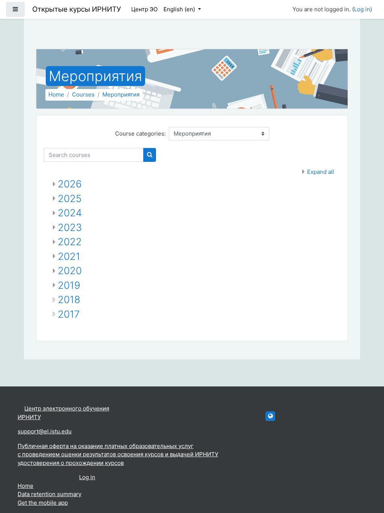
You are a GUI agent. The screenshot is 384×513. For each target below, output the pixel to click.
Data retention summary (49, 494)
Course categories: (140, 133)
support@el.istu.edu (45, 431)
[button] (367, 476)
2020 (70, 270)
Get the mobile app (43, 502)
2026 (70, 184)
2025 (70, 198)
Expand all (320, 171)
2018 (69, 299)
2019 (69, 285)
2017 (69, 314)
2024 (70, 213)
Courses (83, 94)
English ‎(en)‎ (180, 9)
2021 (69, 256)
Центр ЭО (144, 9)
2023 (70, 227)
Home (56, 94)
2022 (70, 241)
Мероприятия (121, 94)
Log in (362, 9)
